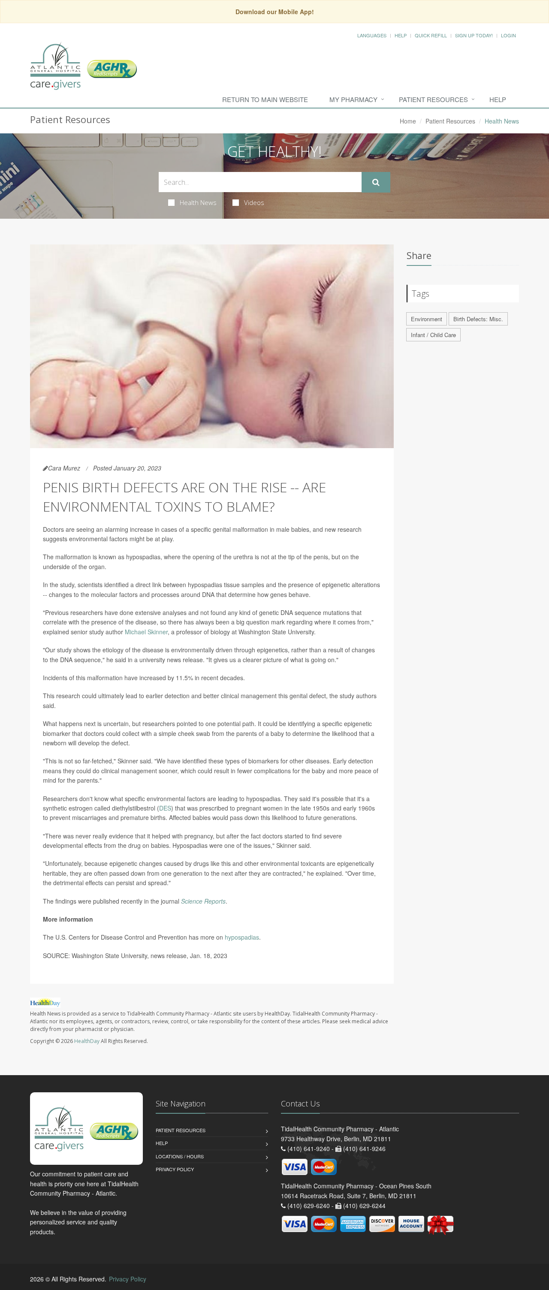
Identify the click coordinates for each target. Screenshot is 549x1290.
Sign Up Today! (474, 35)
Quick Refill (431, 35)
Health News (198, 202)
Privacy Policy (175, 1169)
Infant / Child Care (433, 335)
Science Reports (203, 901)
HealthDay (87, 1041)
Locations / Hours (180, 1156)
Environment (426, 319)
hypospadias (242, 937)
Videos (254, 202)
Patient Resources (433, 99)
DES (165, 808)
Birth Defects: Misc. (478, 319)
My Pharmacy (353, 99)
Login (508, 35)
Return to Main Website (265, 99)
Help (401, 35)
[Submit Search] (376, 182)
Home (408, 121)
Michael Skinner (146, 631)
